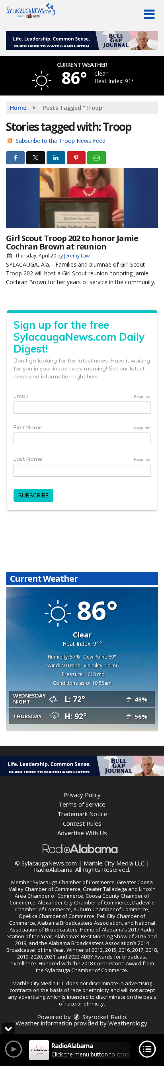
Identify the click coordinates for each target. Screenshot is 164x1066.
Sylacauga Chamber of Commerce (74, 882)
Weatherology (127, 1023)
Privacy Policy (82, 795)
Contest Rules (82, 823)
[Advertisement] (82, 40)
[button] (149, 14)
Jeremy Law (77, 255)
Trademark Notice (82, 814)
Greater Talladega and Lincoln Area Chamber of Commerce (85, 892)
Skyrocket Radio (103, 1017)
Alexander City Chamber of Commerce (84, 902)
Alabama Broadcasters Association (79, 922)
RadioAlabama (53, 869)
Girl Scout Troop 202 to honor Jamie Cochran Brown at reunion (72, 242)
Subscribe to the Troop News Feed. (61, 140)
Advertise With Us (82, 833)
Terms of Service (82, 804)
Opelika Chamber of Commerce (56, 916)
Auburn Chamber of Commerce (110, 909)
